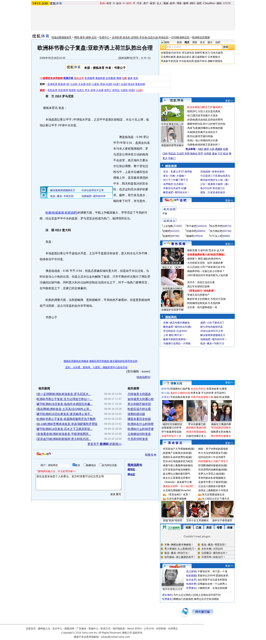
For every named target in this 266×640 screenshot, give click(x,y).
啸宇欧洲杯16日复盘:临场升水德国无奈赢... (65, 404)
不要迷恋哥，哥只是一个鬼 (212, 571)
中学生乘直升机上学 (172, 124)
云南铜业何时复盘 (139, 434)
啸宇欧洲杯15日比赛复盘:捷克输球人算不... (65, 414)
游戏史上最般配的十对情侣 (213, 490)
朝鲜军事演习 (202, 52)
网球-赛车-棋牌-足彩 (85, 37)
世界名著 (196, 392)
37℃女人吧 (216, 236)
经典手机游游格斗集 (202, 397)
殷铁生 (194, 153)
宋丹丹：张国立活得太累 (201, 282)
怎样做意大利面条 (139, 394)
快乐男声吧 (216, 226)
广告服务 (81, 628)
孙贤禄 (191, 119)
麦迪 (214, 153)
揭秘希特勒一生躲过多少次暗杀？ (206, 271)
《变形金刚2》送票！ (179, 494)
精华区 (131, 469)
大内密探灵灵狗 (196, 262)
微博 (185, 3)
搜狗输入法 (44, 628)
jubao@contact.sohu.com (115, 636)
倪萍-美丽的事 (215, 262)
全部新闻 (161, 628)
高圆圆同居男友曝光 (172, 145)
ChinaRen (209, 3)
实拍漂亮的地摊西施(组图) (212, 469)
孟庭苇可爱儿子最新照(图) (212, 482)
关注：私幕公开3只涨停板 (177, 171)
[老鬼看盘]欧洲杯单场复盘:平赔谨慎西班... (64, 434)
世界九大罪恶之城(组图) (211, 473)
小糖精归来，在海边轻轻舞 (212, 588)
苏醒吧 (166, 231)
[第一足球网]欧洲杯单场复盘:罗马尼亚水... (64, 394)
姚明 (206, 149)
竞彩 (135, 78)
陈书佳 (191, 136)
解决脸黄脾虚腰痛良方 (212, 335)
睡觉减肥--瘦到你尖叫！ (176, 192)
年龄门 (172, 158)
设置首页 (31, 628)
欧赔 (48, 212)
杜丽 (225, 149)
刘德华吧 (191, 231)
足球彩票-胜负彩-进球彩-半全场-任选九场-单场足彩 (140, 37)
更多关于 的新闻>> (104, 444)
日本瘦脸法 (214, 56)
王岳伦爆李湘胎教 (177, 498)
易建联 (219, 149)
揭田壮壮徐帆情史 (172, 424)
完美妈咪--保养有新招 (212, 171)
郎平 (200, 153)
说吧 (199, 3)
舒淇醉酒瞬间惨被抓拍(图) (212, 465)
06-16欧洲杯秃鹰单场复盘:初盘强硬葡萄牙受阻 (67, 424)
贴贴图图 (191, 575)
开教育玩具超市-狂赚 (174, 188)
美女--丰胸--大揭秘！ (174, 175)
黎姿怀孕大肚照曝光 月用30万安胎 (206, 299)
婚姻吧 (190, 236)
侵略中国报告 (215, 61)
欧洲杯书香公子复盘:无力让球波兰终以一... (64, 399)
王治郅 (180, 153)
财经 (128, 3)
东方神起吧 (216, 231)
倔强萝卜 (192, 258)
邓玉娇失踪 (188, 52)
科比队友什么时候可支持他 (210, 123)
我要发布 (150, 455)
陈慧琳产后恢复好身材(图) (177, 453)
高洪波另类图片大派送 (205, 115)
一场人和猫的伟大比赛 (205, 140)
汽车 (139, 3)
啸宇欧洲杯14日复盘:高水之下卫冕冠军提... (65, 429)
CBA (165, 153)
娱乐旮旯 (191, 579)
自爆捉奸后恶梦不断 (172, 309)
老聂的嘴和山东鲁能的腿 (209, 128)
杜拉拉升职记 (198, 388)
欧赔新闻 (58, 212)
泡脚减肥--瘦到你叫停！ (213, 339)
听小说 (165, 392)
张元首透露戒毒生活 (213, 494)
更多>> (229, 100)
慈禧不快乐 (201, 61)
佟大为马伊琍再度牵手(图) (212, 453)
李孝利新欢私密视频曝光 (212, 477)
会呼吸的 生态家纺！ (174, 184)
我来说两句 (125, 58)
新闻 (102, 3)
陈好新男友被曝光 (221, 435)
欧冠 (225, 153)
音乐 (202, 42)
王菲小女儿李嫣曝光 (197, 520)
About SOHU (134, 628)
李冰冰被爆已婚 (197, 424)
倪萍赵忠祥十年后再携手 (212, 457)
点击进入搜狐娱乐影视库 (212, 486)
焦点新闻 (191, 571)
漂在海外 (167, 594)
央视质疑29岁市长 (171, 52)
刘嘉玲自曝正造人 (196, 435)
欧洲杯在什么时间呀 (141, 424)
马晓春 (191, 144)
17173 (226, 3)
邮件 (172, 3)
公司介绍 (149, 628)
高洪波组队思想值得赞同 (209, 119)
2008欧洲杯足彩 (180, 37)
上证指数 (168, 226)
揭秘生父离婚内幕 (221, 424)
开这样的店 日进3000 (175, 331)
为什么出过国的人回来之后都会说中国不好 (197, 594)
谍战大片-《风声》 (172, 267)
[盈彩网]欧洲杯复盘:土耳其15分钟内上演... (64, 409)
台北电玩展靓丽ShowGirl (177, 490)
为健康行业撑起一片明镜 (177, 343)
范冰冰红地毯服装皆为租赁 (178, 461)
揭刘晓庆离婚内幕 (196, 427)
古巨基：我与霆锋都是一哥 (202, 307)
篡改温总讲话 (183, 56)
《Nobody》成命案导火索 (177, 482)
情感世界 (191, 583)
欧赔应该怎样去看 (139, 409)
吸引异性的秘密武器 (211, 326)
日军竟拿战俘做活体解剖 (176, 469)
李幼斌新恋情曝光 (221, 427)
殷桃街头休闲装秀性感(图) (177, 457)
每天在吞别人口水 (172, 589)
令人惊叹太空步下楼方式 (215, 498)
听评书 (165, 388)
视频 (165, 3)
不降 (164, 213)
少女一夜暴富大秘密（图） (215, 184)
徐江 (189, 115)
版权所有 (138, 632)
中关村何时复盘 (138, 439)
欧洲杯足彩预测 (201, 37)
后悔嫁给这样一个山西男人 (212, 583)
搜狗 (219, 3)
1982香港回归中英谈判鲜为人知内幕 (207, 275)
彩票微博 (90, 78)
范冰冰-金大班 (216, 250)
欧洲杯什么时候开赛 (141, 429)
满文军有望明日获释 (198, 286)
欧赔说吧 (70, 212)
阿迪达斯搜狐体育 (61, 37)
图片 (210, 42)
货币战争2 (220, 392)
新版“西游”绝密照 (172, 520)
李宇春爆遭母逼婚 (171, 431)
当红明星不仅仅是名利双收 (212, 579)
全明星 (207, 153)
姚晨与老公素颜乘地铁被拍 (178, 465)
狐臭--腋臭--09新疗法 (212, 343)
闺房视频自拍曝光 (172, 288)
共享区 (165, 397)
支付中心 (57, 628)
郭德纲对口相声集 (180, 388)
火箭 (211, 149)
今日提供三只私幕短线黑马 (215, 175)
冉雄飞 (191, 128)
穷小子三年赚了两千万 (175, 179)
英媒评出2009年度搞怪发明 (212, 575)
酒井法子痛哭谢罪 (222, 520)
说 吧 (183, 200)
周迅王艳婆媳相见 (196, 431)
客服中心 (94, 628)
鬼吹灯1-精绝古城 (180, 392)
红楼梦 (223, 388)
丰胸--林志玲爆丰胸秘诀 (176, 322)
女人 (159, 3)
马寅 (189, 132)
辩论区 (131, 474)
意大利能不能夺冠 (139, 404)
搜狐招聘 (69, 628)
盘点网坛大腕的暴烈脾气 (176, 473)
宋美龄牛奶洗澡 (169, 61)
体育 (108, 3)
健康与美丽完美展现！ (175, 339)
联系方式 (106, 628)
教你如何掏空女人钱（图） (215, 179)
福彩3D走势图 (222, 397)
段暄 (189, 111)
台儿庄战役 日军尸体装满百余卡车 (206, 267)
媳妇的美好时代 (212, 258)
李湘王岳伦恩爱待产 (198, 294)
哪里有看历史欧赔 (139, 419)
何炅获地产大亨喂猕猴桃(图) (179, 448)
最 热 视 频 (178, 243)
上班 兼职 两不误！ (173, 335)
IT (134, 3)
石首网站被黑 (168, 56)
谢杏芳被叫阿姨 (204, 136)
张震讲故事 (212, 388)
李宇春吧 (191, 226)
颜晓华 (191, 123)
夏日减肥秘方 (199, 56)
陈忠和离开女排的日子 (205, 132)
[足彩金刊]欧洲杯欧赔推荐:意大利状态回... (64, 439)
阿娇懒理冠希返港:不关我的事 (203, 303)
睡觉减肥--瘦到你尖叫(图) (177, 326)
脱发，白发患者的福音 (212, 192)
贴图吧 (166, 236)
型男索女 (191, 588)
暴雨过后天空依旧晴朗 (206, 599)
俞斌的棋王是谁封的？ (207, 144)
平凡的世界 (207, 392)
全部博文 (173, 628)
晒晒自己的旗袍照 (183, 599)
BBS (192, 3)
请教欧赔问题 (136, 414)
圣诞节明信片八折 (171, 435)
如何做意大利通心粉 (141, 399)
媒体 (130, 78)
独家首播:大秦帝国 (197, 250)
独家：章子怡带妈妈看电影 (213, 448)
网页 (187, 42)
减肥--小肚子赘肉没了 (212, 322)
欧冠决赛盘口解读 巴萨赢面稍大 (205, 107)
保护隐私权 (119, 628)
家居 (152, 3)
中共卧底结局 (186, 61)
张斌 (189, 140)
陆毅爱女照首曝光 (221, 431)
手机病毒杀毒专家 (180, 397)
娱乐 (118, 3)
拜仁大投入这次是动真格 (206, 111)
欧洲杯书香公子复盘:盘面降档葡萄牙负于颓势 (66, 419)
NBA (200, 149)
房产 (145, 3)
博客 (179, 3)
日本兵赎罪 (217, 52)
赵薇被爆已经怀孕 (171, 427)
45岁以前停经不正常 (211, 331)
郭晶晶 (172, 153)
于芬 (220, 153)
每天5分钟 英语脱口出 (212, 188)
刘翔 (187, 153)
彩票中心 (104, 37)
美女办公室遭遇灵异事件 (176, 477)
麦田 (200, 258)
